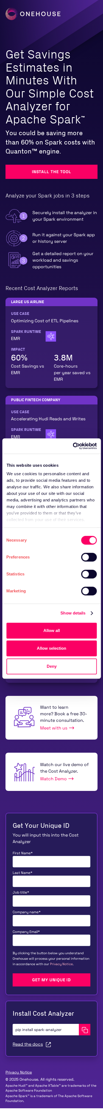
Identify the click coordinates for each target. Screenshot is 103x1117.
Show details (72, 613)
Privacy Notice (61, 964)
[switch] (89, 557)
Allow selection (51, 648)
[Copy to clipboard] (84, 1029)
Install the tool (51, 171)
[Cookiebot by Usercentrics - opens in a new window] (73, 446)
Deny (52, 666)
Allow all (51, 630)
